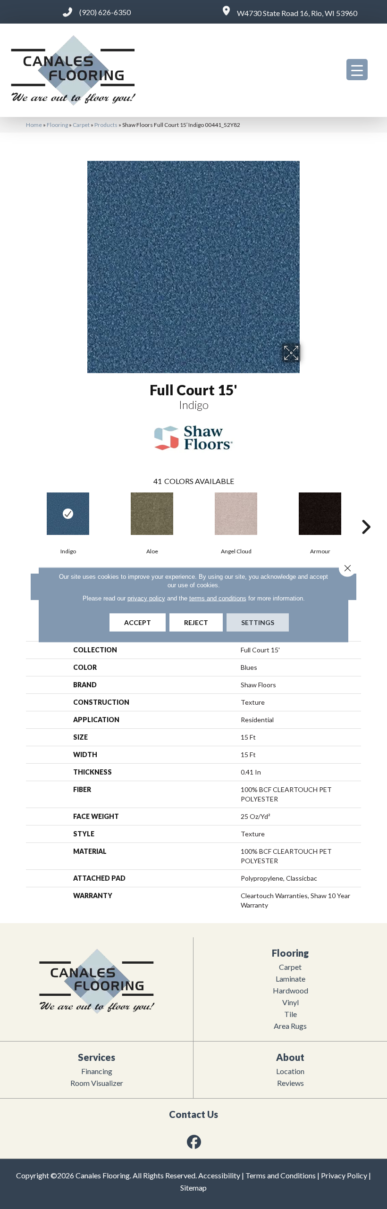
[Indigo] (68, 513)
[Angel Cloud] (236, 513)
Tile (290, 1013)
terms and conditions (217, 597)
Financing (96, 1071)
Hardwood (290, 990)
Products (106, 124)
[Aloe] (152, 513)
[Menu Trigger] (357, 69)
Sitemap (193, 1187)
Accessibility (219, 1175)
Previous (21, 512)
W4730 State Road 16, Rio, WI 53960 (297, 12)
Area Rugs (290, 1025)
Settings (257, 622)
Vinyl (290, 1002)
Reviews (290, 1082)
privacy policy (146, 597)
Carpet (81, 124)
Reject (196, 622)
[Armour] (320, 513)
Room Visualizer (96, 1082)
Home (34, 124)
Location (290, 1071)
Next (366, 512)
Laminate (290, 978)
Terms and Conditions (280, 1175)
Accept (137, 622)
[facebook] (194, 1141)
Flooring (57, 124)
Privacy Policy (344, 1175)
